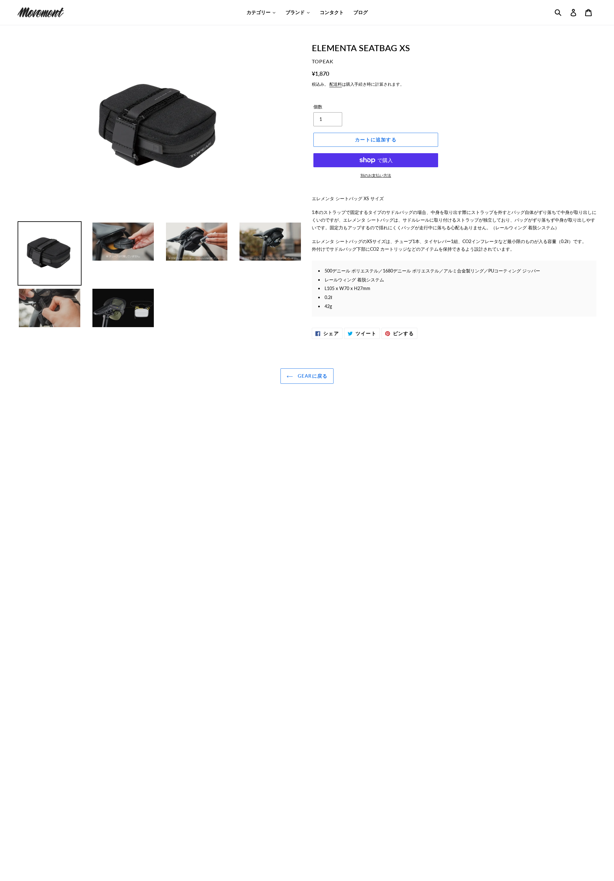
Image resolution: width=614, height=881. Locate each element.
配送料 (335, 84)
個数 (317, 106)
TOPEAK (323, 61)
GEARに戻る (312, 376)
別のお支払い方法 (375, 175)
